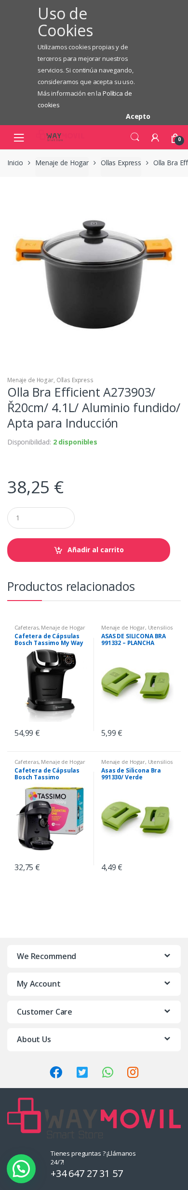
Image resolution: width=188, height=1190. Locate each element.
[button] (21, 1168)
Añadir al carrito (95, 549)
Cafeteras (26, 627)
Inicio (15, 162)
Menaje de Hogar (62, 162)
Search (135, 137)
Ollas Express (121, 162)
